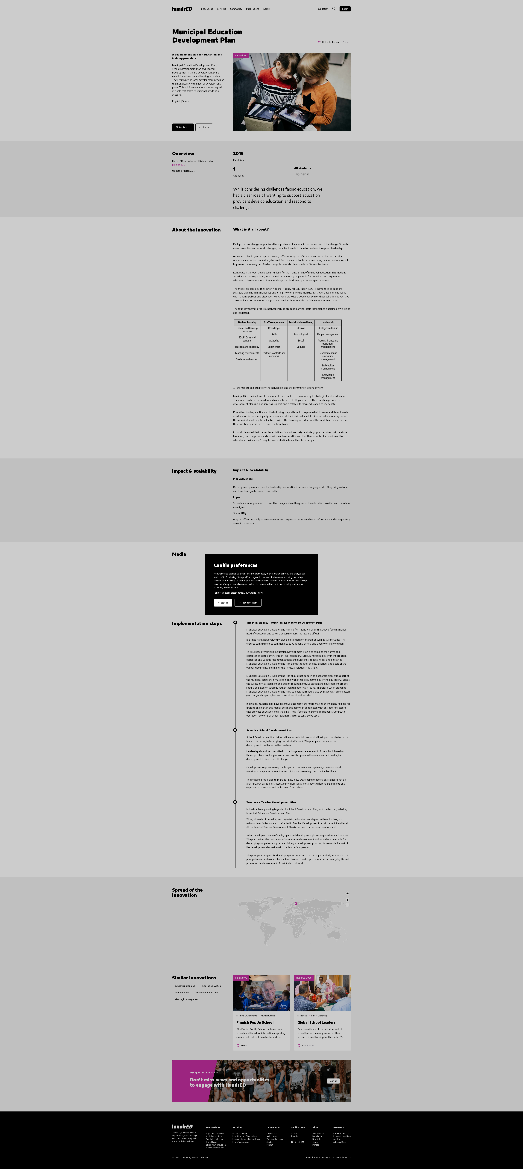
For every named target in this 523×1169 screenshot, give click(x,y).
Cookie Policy (255, 592)
